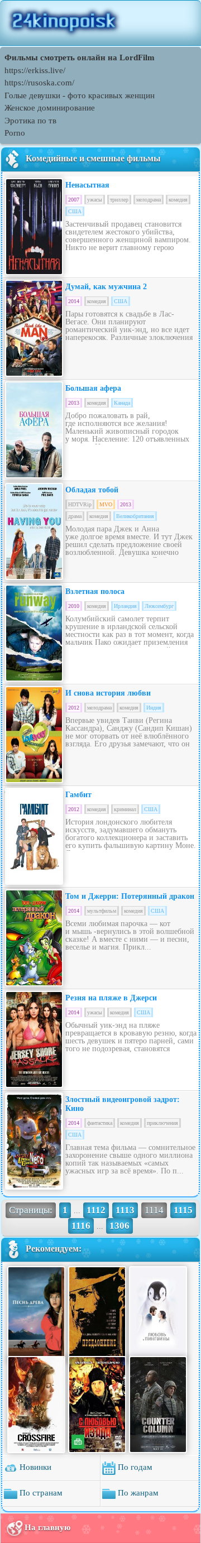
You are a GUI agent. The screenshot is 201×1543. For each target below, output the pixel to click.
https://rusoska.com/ (39, 82)
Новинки (34, 1467)
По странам (40, 1492)
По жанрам (137, 1492)
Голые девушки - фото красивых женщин (79, 95)
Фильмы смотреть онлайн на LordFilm (79, 57)
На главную (47, 1526)
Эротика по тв (30, 120)
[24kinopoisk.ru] (100, 23)
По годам (134, 1467)
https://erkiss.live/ (34, 70)
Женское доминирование (49, 107)
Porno (14, 132)
